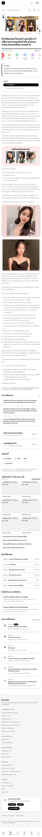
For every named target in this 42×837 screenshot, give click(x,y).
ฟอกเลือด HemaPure (8, 786)
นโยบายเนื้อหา (20, 816)
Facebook (8, 458)
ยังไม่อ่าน (23, 10)
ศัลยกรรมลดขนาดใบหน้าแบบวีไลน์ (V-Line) (13, 548)
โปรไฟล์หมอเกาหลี (7, 719)
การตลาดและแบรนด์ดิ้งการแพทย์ (11, 771)
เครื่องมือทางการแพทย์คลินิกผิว (11, 725)
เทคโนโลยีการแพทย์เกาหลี (9, 774)
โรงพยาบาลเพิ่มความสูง (8, 731)
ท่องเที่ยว (24, 834)
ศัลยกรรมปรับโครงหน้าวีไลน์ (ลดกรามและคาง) (14, 540)
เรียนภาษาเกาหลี (6, 757)
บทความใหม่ (12, 804)
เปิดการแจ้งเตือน (13, 808)
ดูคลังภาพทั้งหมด (36, 479)
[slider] (21, 48)
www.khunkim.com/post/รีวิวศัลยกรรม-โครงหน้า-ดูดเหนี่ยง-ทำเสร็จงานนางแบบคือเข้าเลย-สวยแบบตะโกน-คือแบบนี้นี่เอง (20, 388)
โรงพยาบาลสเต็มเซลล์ (8, 728)
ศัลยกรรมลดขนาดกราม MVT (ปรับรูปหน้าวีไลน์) (15, 537)
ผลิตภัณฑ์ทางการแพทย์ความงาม (11, 722)
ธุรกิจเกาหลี (5, 792)
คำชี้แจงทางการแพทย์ (8, 816)
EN (38, 3)
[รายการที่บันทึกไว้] (32, 2)
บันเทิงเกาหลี (5, 754)
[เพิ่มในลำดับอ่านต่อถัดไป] (29, 10)
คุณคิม (3, 789)
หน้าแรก (3, 9)
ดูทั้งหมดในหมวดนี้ (36, 620)
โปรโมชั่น (20, 804)
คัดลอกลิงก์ (7, 463)
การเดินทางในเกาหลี (7, 743)
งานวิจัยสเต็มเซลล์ (7, 765)
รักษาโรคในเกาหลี (6, 783)
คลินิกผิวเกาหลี (6, 716)
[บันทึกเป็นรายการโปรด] (38, 10)
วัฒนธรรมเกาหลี (6, 751)
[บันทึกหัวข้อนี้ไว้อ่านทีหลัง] (39, 395)
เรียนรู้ (31, 834)
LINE (18, 458)
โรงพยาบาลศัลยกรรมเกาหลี (7, 10)
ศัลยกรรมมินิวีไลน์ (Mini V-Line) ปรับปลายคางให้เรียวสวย (17, 544)
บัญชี (39, 834)
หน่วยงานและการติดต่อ (8, 768)
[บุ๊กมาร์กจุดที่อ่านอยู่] (39, 51)
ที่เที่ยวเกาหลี (5, 739)
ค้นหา (17, 834)
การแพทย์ (10, 834)
